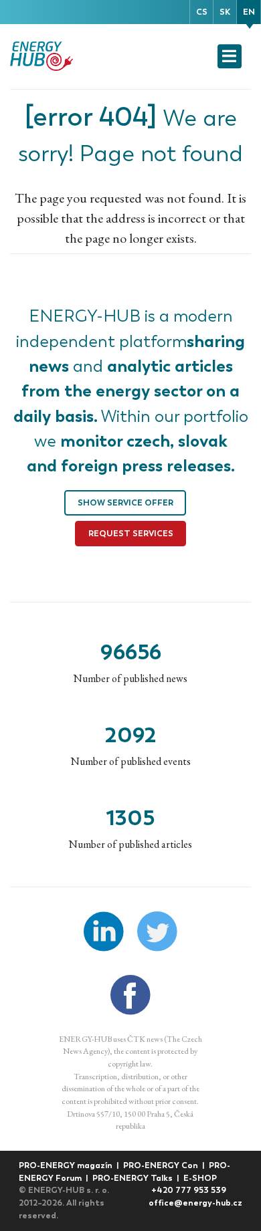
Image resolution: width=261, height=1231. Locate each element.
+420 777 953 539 (188, 1190)
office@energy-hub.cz (195, 1203)
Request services (130, 533)
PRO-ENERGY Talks (133, 1178)
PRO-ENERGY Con (161, 1165)
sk (225, 12)
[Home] (43, 56)
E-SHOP (200, 1178)
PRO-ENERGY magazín (66, 1165)
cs (201, 12)
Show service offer (125, 502)
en (249, 12)
